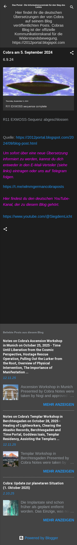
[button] (72, 53)
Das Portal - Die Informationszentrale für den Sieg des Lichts (38, 6)
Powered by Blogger (41, 538)
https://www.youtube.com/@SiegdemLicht (37, 216)
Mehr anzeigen (58, 404)
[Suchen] (72, 7)
